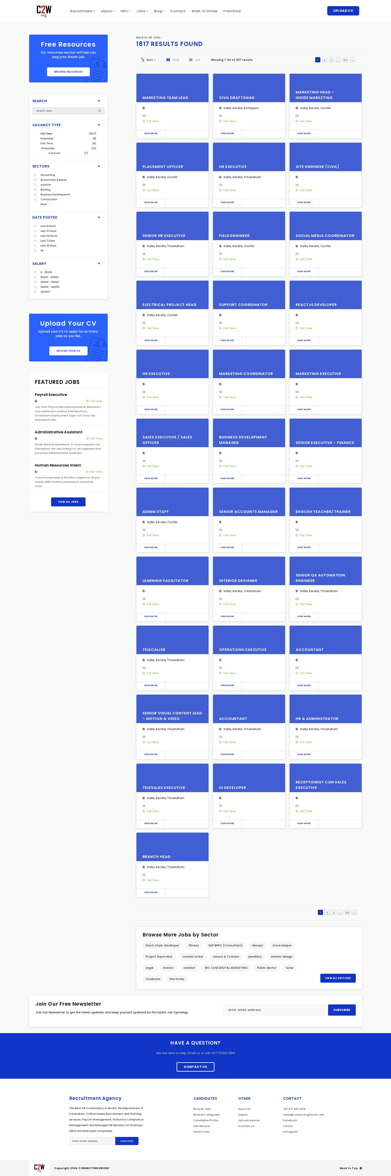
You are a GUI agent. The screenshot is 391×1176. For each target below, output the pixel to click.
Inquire (243, 1115)
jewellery (255, 957)
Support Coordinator (243, 304)
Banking (46, 189)
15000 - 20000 (50, 277)
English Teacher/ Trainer (323, 511)
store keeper (282, 945)
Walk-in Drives (204, 11)
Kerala (237, 108)
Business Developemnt (55, 194)
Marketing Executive (318, 373)
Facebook (290, 1120)
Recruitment (81, 11)
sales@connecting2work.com (303, 1115)
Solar (290, 968)
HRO (124, 11)
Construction (49, 199)
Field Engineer (234, 235)
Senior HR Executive (164, 235)
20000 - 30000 (50, 282)
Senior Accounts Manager (248, 511)
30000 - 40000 (50, 287)
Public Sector (267, 968)
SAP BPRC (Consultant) (225, 945)
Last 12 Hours (49, 231)
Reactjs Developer (316, 304)
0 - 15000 (46, 272)
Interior (168, 968)
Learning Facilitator (166, 580)
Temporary (48, 148)
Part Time (47, 143)
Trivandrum (252, 177)
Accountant (310, 649)
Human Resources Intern (58, 465)
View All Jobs (68, 502)
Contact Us (195, 1066)
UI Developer (232, 787)
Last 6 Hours (48, 226)
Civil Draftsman (237, 97)
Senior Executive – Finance (325, 442)
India (227, 108)
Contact (178, 11)
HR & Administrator (317, 718)
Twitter (288, 1126)
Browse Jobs (202, 1109)
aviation (46, 184)
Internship (47, 138)
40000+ (46, 291)
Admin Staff (156, 511)
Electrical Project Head (170, 304)
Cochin (325, 108)
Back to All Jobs (148, 37)
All (42, 250)
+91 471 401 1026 (294, 1109)
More (44, 204)
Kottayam (251, 108)
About (106, 11)
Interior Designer (238, 580)
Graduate (153, 979)
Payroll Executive (51, 394)
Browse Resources (68, 71)
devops (257, 945)
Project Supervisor (159, 957)
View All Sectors (338, 978)
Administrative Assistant (59, 432)
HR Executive (233, 166)
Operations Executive (243, 649)
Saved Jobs (201, 1132)
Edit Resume (201, 1126)
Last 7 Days (48, 240)
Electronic (177, 979)
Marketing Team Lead (165, 97)
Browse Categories (206, 1115)
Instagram (290, 1132)
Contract (54, 153)
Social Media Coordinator (325, 235)
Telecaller (154, 649)
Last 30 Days (49, 245)
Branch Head (157, 856)
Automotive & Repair (54, 180)
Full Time (46, 133)
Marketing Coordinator (246, 373)
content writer (192, 957)
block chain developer (162, 945)
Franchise (232, 11)
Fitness (194, 945)
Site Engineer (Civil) (317, 166)
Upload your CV (68, 351)
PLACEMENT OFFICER (163, 166)
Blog (158, 11)
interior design (282, 957)
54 (345, 60)
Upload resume (248, 1120)
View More (150, 133)
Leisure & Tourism (226, 957)
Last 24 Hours (49, 236)
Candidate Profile (205, 1120)
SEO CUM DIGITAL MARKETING (226, 968)
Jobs (140, 11)
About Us (244, 1109)
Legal (150, 968)
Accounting (48, 175)
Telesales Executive (164, 787)
